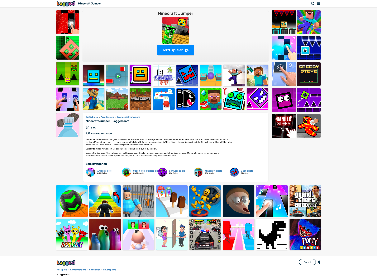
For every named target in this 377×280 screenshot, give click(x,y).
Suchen (313, 3)
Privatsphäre (109, 270)
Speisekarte (319, 3)
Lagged (66, 4)
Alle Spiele (62, 270)
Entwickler (94, 270)
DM (320, 262)
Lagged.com (66, 263)
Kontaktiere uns (78, 270)
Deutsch (307, 262)
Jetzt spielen (172, 50)
